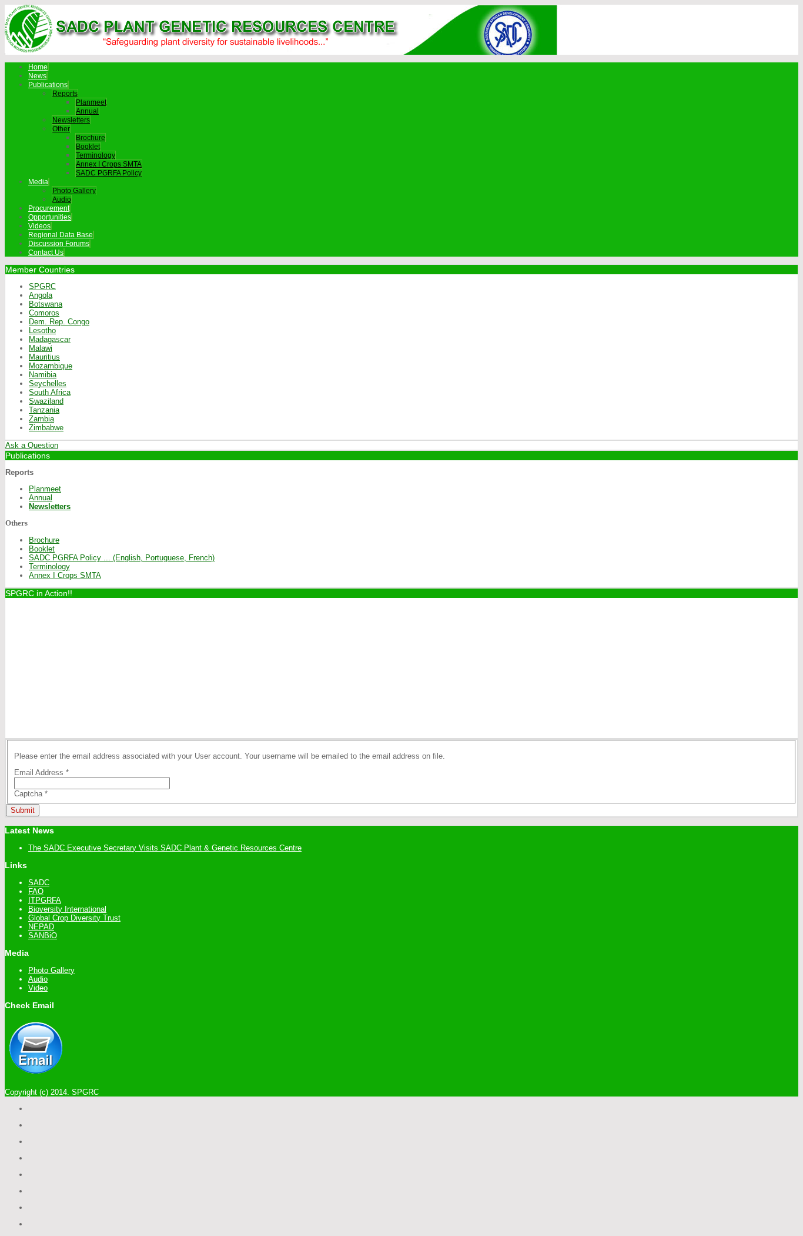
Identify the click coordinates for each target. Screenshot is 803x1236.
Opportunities (49, 217)
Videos (39, 226)
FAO (36, 891)
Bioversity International (67, 909)
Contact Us (45, 252)
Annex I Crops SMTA (109, 164)
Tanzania (44, 410)
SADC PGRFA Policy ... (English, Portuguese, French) (122, 557)
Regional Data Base (60, 235)
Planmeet (91, 102)
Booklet (88, 146)
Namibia (42, 374)
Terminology (95, 155)
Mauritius (44, 357)
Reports (65, 93)
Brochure (90, 138)
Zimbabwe (46, 427)
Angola (40, 295)
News (37, 76)
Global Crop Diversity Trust (74, 917)
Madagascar (50, 339)
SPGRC (42, 286)
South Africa (50, 392)
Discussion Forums (58, 244)
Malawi (40, 348)
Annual (87, 111)
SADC (38, 882)
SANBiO (42, 935)
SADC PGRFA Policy (109, 173)
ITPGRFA (44, 900)
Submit (23, 810)
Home (38, 67)
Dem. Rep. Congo (59, 321)
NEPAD (41, 926)
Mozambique (50, 365)
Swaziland (46, 401)
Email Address (41, 772)
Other (61, 129)
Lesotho (42, 330)
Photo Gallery (74, 191)
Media (38, 182)
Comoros (44, 312)
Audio (61, 199)
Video (38, 988)
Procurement (48, 208)
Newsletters (71, 120)
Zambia (41, 418)
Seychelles (47, 383)
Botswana (45, 304)
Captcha (31, 793)
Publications (48, 85)
